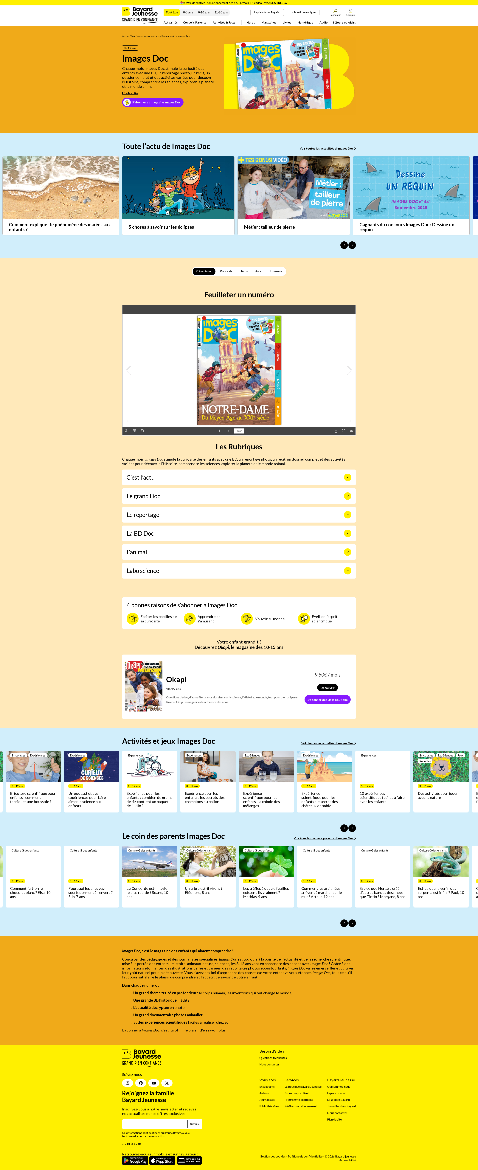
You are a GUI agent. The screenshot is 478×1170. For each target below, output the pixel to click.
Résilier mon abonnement (301, 1106)
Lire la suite (130, 93)
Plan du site (334, 1119)
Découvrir (328, 687)
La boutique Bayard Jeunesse (303, 1086)
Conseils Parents (194, 22)
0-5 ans (188, 12)
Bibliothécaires (269, 1106)
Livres (287, 22)
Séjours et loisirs (344, 22)
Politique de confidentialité (305, 1156)
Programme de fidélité (299, 1099)
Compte (350, 15)
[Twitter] (167, 1083)
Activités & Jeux (224, 22)
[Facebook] (140, 1083)
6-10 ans (204, 12)
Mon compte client (297, 1093)
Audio (323, 22)
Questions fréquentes (273, 1057)
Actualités (171, 22)
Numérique (305, 22)
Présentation (204, 271)
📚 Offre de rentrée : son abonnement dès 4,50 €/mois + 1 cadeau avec (233, 2)
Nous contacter (269, 1064)
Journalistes (267, 1099)
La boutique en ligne (303, 12)
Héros (250, 22)
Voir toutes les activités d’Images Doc (327, 743)
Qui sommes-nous (338, 1086)
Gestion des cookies (273, 1156)
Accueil (126, 36)
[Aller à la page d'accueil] (140, 22)
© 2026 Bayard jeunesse (340, 1156)
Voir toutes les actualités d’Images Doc (327, 148)
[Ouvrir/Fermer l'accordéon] (347, 477)
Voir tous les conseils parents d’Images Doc (324, 838)
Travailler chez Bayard (341, 1106)
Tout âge (172, 12)
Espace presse (336, 1093)
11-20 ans (221, 12)
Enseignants (267, 1086)
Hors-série (275, 271)
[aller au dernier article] (344, 828)
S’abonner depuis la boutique (328, 699)
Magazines (268, 22)
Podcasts (226, 271)
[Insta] (127, 1083)
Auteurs (264, 1093)
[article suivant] (352, 828)
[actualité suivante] (352, 245)
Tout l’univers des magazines (145, 36)
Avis (258, 271)
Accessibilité (347, 1160)
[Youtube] (153, 1083)
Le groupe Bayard (338, 1099)
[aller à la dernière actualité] (344, 245)
